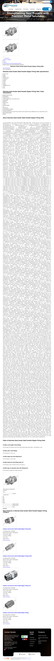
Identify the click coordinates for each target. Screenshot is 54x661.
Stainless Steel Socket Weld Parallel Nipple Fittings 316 (17, 585)
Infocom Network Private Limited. (25, 659)
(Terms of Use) (28, 657)
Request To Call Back (7, 59)
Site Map (31, 645)
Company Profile (18, 9)
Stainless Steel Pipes (42, 635)
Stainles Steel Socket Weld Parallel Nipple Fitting (12, 63)
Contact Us (38, 9)
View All (39, 643)
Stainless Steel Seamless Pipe (43, 638)
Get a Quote (45, 8)
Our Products (26, 9)
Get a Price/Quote (6, 68)
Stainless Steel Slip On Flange (42, 641)
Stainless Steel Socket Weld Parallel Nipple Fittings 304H (17, 556)
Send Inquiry (6, 58)
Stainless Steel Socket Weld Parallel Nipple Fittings (16, 612)
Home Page (11, 9)
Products (4, 62)
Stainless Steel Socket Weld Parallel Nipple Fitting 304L (17, 529)
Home (4, 61)
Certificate (32, 9)
